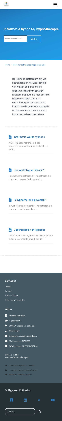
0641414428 (14, 331)
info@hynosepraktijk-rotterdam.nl (23, 336)
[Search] (40, 411)
